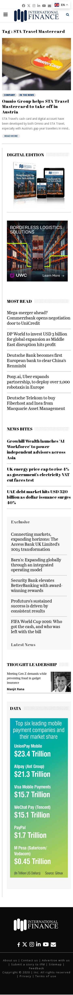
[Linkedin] (38, 944)
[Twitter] (24, 944)
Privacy (25, 976)
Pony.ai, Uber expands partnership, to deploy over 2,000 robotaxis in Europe (38, 381)
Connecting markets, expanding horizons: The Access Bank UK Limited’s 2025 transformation (35, 541)
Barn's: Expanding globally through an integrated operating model (36, 565)
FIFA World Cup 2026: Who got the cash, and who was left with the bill (36, 626)
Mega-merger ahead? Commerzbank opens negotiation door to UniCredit (38, 317)
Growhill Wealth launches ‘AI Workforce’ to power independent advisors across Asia (36, 449)
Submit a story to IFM (28, 964)
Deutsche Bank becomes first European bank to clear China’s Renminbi (36, 360)
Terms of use (45, 976)
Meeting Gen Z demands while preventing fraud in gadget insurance (27, 678)
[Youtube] (46, 944)
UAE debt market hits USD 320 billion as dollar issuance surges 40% (39, 497)
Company (9, 95)
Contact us (29, 960)
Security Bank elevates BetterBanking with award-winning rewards (36, 585)
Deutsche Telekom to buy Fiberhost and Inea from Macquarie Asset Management (36, 403)
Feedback (36, 968)
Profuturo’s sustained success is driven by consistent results (31, 606)
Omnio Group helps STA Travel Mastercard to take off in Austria (35, 106)
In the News (26, 95)
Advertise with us (56, 960)
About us (10, 960)
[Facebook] (18, 944)
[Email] (53, 944)
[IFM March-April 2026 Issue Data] (39, 877)
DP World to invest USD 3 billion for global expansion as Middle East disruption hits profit (37, 339)
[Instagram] (31, 944)
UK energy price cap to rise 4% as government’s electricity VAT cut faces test (38, 474)
